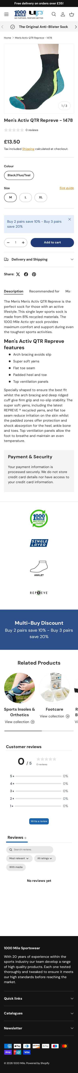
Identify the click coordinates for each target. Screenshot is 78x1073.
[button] (71, 14)
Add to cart (52, 242)
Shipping (28, 149)
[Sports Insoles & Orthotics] (19, 688)
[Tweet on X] (18, 274)
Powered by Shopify (37, 1063)
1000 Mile (19, 1063)
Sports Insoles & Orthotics (19, 712)
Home (7, 37)
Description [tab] (13, 291)
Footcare (54, 709)
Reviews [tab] (17, 837)
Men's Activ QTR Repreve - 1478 (33, 37)
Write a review (39, 821)
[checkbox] (16, 867)
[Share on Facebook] (26, 274)
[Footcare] (54, 688)
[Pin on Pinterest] (34, 274)
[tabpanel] (39, 371)
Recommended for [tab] (44, 291)
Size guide (67, 188)
